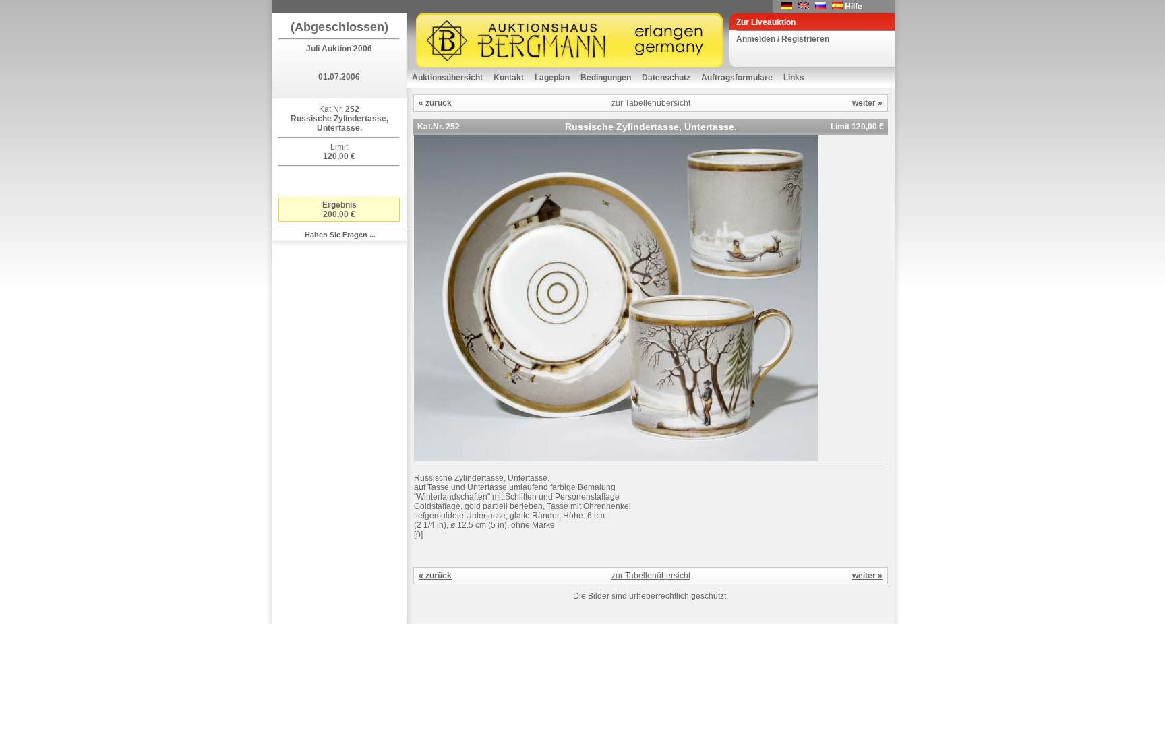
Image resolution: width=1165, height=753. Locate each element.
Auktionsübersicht (447, 77)
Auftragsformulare (737, 77)
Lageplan (552, 77)
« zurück (435, 103)
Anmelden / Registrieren (782, 39)
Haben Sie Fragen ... (340, 235)
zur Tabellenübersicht (650, 103)
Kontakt (509, 77)
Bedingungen (605, 77)
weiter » (867, 103)
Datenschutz (666, 77)
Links (793, 77)
